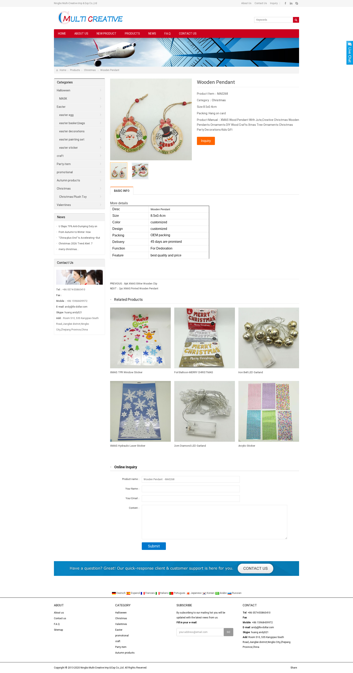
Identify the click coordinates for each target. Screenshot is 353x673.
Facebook (285, 3)
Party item (64, 164)
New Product (106, 33)
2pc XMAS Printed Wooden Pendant (138, 288)
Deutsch (121, 593)
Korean (210, 593)
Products (132, 33)
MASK (63, 98)
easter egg (66, 115)
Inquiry (273, 3)
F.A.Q (167, 33)
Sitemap (58, 629)
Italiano (164, 593)
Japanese (196, 593)
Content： (134, 508)
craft (60, 155)
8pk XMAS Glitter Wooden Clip (140, 283)
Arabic (223, 593)
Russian (236, 593)
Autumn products (68, 180)
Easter (61, 106)
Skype (296, 3)
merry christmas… (69, 249)
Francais (150, 593)
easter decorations (72, 131)
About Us (246, 3)
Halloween (63, 90)
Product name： (131, 479)
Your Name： (132, 488)
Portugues (179, 593)
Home (62, 33)
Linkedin (291, 3)
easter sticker (68, 147)
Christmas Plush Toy (73, 196)
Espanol (135, 593)
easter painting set (71, 139)
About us (81, 33)
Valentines (64, 205)
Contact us (188, 33)
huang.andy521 (73, 312)
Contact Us (260, 3)
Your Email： (133, 498)
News (152, 33)
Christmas (90, 70)
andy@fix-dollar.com (76, 306)
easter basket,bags (72, 123)
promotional (65, 172)
